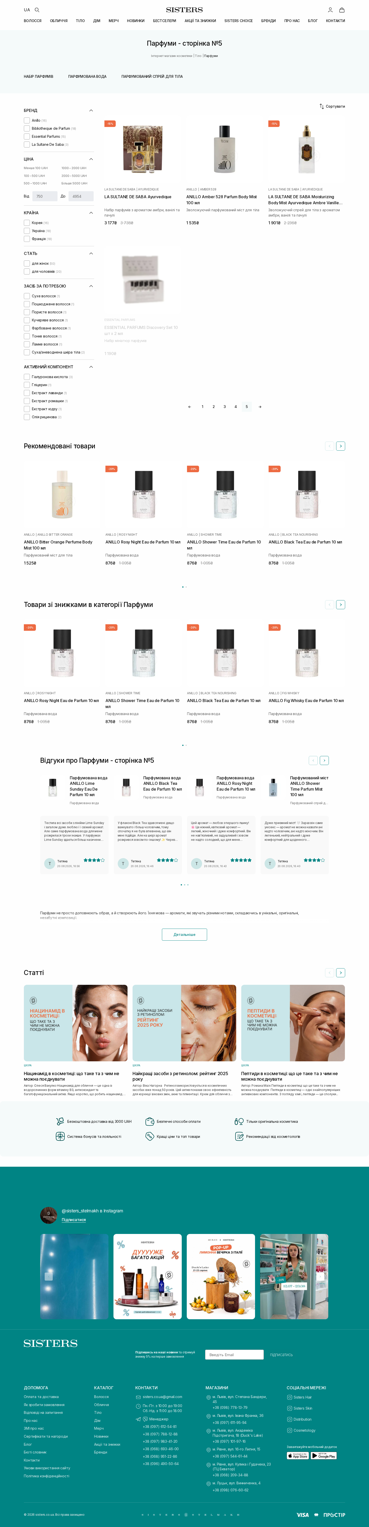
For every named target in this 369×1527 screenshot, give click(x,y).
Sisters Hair (303, 1397)
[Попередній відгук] (313, 760)
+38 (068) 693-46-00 (161, 1449)
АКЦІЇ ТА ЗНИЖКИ (200, 21)
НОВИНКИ (136, 21)
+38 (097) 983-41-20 (160, 1441)
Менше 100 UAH (35, 168)
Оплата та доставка (41, 1397)
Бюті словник (35, 1452)
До (63, 196)
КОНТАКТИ (335, 21)
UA (27, 9)
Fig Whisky (290, 693)
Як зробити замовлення (44, 1405)
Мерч (98, 1428)
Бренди (100, 1452)
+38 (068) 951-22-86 (160, 1456)
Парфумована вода (87, 76)
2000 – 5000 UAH (74, 176)
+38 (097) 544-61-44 (230, 1456)
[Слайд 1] (181, 884)
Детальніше (184, 934)
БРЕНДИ (268, 21)
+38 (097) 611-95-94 (230, 1422)
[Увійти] (330, 10)
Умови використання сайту (47, 1468)
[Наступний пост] (320, 1277)
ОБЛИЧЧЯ (59, 21)
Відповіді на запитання (43, 1412)
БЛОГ (313, 21)
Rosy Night (128, 534)
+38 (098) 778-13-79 (230, 1407)
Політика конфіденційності (46, 1476)
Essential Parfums (119, 320)
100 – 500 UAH (34, 176)
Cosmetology (304, 1430)
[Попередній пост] (49, 1277)
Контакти (32, 1460)
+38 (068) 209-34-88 (230, 1475)
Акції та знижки (107, 1444)
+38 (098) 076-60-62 (231, 1490)
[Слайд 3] (188, 884)
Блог (28, 1444)
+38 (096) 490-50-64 (161, 1464)
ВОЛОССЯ (32, 21)
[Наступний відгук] (324, 760)
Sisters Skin (303, 1408)
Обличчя (101, 1405)
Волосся (101, 1397)
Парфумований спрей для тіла (152, 76)
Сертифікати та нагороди (46, 1436)
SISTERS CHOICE (238, 21)
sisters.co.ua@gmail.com (162, 1397)
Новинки (101, 1436)
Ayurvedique (148, 189)
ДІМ (96, 21)
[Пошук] (37, 10)
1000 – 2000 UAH (74, 168)
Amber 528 (208, 189)
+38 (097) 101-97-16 (229, 1441)
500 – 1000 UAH (35, 183)
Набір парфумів (38, 76)
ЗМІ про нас (34, 1428)
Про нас (31, 1420)
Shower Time (211, 534)
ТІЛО (80, 21)
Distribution (303, 1419)
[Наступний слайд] (340, 446)
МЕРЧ (113, 21)
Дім (97, 1420)
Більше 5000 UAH (74, 183)
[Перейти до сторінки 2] (186, 587)
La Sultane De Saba (119, 189)
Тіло (97, 1412)
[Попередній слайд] (329, 446)
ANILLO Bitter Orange (55, 534)
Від (26, 196)
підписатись (281, 1354)
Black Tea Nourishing (300, 534)
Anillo (191, 189)
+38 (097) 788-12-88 (160, 1434)
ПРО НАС (292, 21)
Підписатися (74, 1219)
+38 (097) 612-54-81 (159, 1426)
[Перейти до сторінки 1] (182, 587)
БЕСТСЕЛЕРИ (164, 21)
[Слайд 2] (184, 884)
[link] (342, 10)
